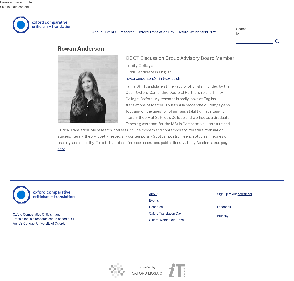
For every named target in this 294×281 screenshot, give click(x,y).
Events (154, 200)
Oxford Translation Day (165, 213)
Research (156, 206)
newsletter (245, 194)
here (61, 149)
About (153, 194)
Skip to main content (14, 6)
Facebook (224, 206)
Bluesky (222, 215)
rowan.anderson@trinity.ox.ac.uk (153, 78)
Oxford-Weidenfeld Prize (166, 219)
